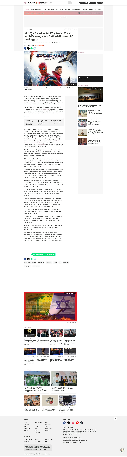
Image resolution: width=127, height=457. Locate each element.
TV (96, 9)
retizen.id (100, 2)
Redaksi (36, 439)
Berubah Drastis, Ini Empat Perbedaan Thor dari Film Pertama (43, 122)
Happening (27, 13)
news (61, 9)
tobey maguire (27, 266)
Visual (36, 430)
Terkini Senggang (83, 85)
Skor (46, 422)
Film (33, 29)
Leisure (29, 29)
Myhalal (38, 13)
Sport (46, 426)
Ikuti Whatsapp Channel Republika (44, 254)
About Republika (28, 439)
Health (32, 13)
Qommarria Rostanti (39, 45)
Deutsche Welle (83, 2)
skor (44, 9)
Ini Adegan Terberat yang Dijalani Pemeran (56, 122)
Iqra (35, 424)
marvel (55, 262)
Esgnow (26, 430)
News (25, 426)
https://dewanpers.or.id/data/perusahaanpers (36, 449)
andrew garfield (36, 266)
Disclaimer (26, 441)
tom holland (66, 262)
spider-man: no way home (30, 262)
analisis (67, 9)
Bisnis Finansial (76, 9)
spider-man (48, 262)
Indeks (100, 9)
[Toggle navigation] (25, 2)
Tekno (42, 13)
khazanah (51, 9)
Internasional (27, 428)
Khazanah (26, 424)
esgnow (85, 9)
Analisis (36, 426)
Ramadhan (37, 432)
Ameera (25, 422)
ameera (27, 9)
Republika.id (92, 2)
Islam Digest (48, 424)
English (47, 430)
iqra (57, 9)
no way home (41, 262)
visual (91, 9)
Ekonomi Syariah (36, 9)
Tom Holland (46, 109)
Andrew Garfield (37, 143)
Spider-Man (41, 144)
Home (25, 29)
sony (60, 262)
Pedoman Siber (48, 439)
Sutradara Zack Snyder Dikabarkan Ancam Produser (29, 122)
